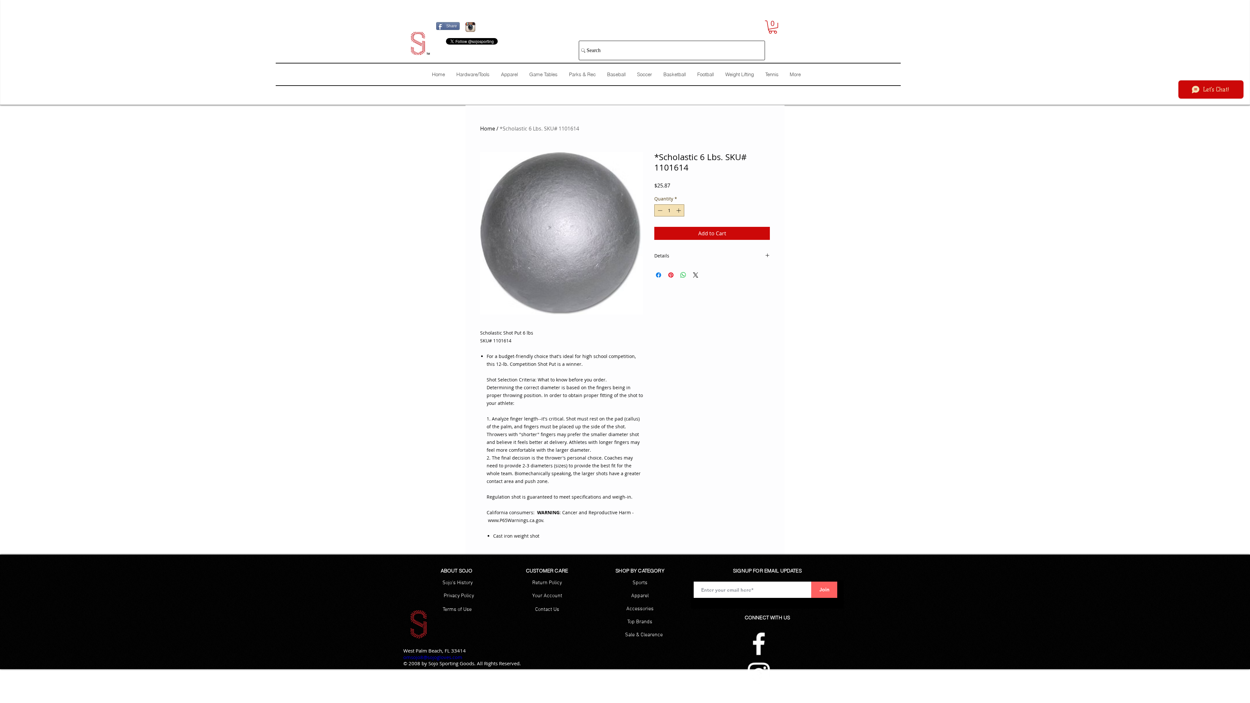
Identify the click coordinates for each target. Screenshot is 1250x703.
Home (487, 128)
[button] (773, 27)
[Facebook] (759, 644)
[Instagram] (759, 674)
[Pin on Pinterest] (671, 275)
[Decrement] (659, 210)
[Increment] (679, 210)
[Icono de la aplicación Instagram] (470, 27)
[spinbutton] (669, 210)
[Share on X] (696, 275)
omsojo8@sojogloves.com (432, 657)
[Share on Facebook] (658, 275)
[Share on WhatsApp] (683, 275)
